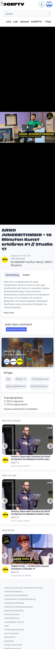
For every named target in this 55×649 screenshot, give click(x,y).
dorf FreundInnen (11, 633)
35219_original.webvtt (16, 404)
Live (8, 21)
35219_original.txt (14, 401)
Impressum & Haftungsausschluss (18, 607)
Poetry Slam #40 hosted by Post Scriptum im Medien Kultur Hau (30, 458)
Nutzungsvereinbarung (13, 611)
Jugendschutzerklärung (14, 603)
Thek (48, 21)
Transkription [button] (13, 398)
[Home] (20, 4)
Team (6, 626)
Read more (9, 312)
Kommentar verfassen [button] (16, 329)
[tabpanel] (27, 297)
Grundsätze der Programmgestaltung (19, 599)
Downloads (9, 641)
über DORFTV (9, 637)
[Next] (50, 446)
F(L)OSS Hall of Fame (13, 645)
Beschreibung (12, 275)
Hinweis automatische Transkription (21, 409)
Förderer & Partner (12, 614)
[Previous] (5, 446)
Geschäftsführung (11, 618)
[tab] (12, 275)
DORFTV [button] (36, 21)
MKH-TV (9, 351)
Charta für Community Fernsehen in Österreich (23, 588)
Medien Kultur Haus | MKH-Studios (32, 263)
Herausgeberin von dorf (14, 622)
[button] (41, 4)
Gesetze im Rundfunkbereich (16, 595)
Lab (15, 21)
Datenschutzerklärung (13, 591)
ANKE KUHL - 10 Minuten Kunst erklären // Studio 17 (30, 567)
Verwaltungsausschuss (14, 630)
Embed (26, 275)
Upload (24, 21)
